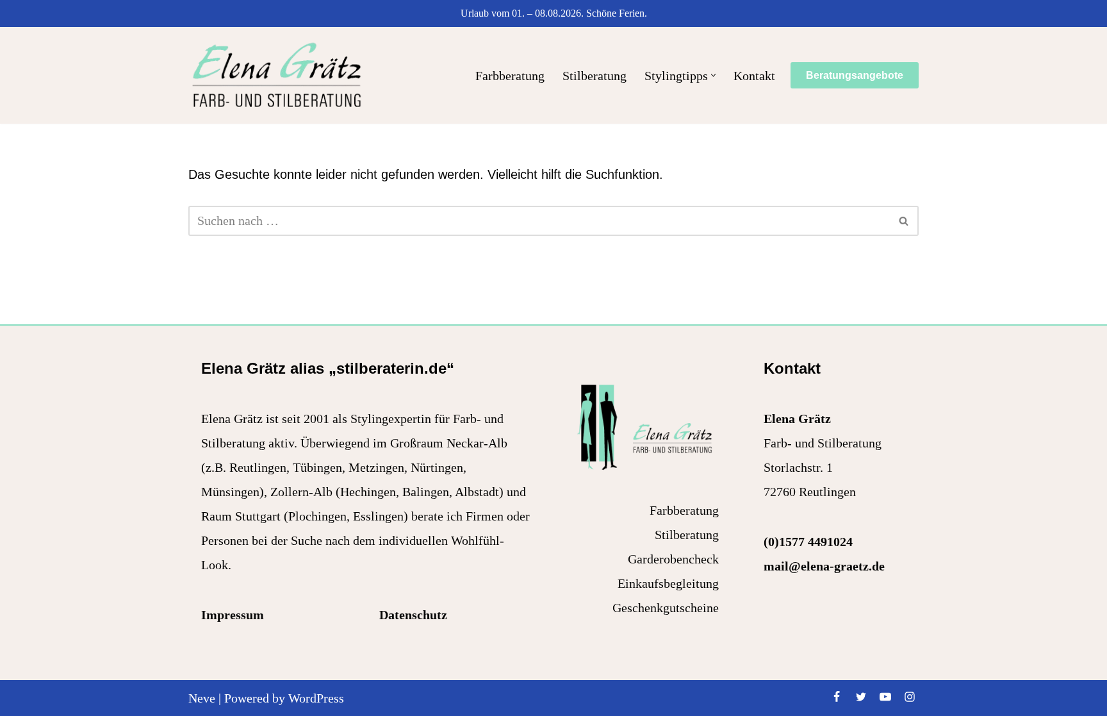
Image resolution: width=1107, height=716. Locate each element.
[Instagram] (910, 697)
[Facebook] (837, 697)
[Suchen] (904, 221)
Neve (201, 698)
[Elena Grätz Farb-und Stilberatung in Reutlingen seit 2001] (276, 75)
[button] (713, 75)
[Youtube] (885, 697)
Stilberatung (594, 76)
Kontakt (754, 76)
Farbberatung (510, 76)
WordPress (316, 698)
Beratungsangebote (854, 75)
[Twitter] (861, 697)
